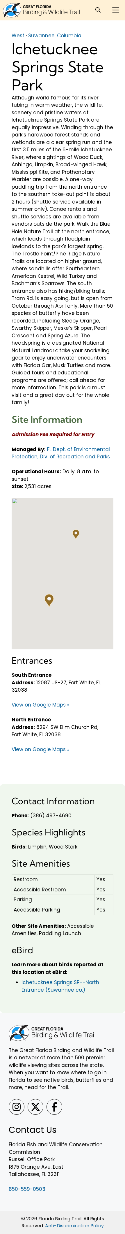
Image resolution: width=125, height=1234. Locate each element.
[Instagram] (16, 1107)
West (18, 35)
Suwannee (41, 35)
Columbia (69, 35)
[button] (98, 10)
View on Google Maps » (40, 704)
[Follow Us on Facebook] (54, 1107)
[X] (35, 1107)
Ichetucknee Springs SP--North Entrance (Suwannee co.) (60, 986)
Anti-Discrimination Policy (74, 1225)
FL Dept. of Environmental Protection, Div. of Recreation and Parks (61, 453)
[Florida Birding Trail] (41, 10)
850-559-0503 (27, 1189)
